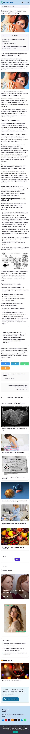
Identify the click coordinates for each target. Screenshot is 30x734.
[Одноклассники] (12, 720)
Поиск (4, 556)
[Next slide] (26, 596)
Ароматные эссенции (9, 645)
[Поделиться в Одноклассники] (5, 368)
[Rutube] (9, 720)
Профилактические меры (10, 48)
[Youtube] (6, 720)
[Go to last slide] (3, 675)
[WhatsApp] (25, 720)
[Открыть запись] (15, 419)
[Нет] (28, 729)
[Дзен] (19, 720)
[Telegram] (22, 720)
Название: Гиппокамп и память (12, 650)
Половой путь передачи (10, 43)
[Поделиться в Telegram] (15, 363)
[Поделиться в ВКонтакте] (5, 363)
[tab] (3, 596)
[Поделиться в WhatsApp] (24, 363)
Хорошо (15, 731)
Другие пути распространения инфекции (15, 46)
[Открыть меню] (28, 2)
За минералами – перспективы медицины (14, 643)
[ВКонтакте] (3, 720)
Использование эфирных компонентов (14, 648)
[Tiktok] (15, 720)
